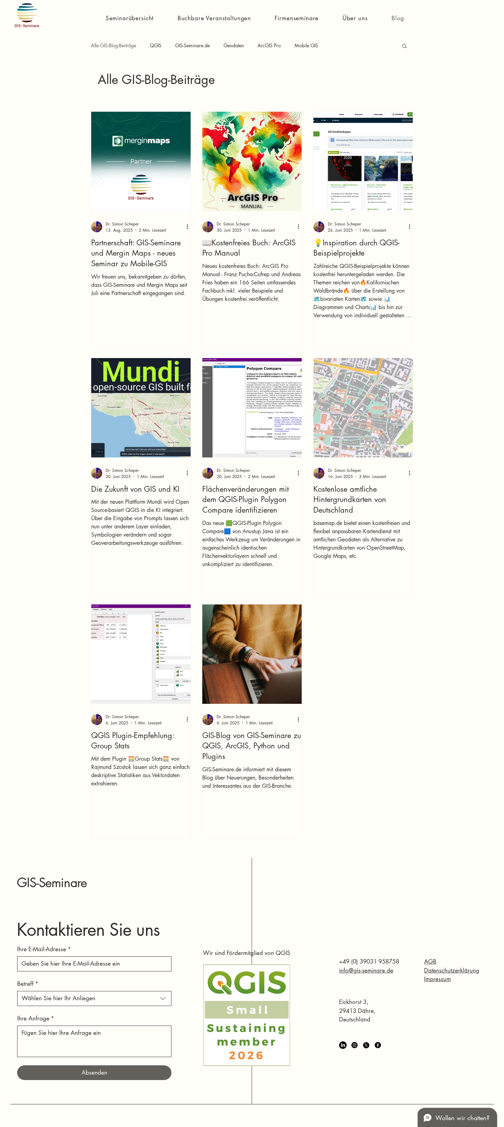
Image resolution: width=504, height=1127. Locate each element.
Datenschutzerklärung (451, 970)
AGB (430, 961)
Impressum (437, 979)
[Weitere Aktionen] (189, 227)
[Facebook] (378, 1045)
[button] (129, 18)
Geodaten (234, 45)
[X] (366, 1045)
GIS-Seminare (52, 882)
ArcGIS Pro (269, 45)
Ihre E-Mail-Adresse (44, 949)
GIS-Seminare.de (192, 45)
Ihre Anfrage (35, 1018)
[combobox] (94, 998)
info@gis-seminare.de (366, 970)
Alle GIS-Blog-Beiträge (113, 45)
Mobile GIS (306, 45)
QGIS (155, 45)
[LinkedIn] (343, 1045)
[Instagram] (354, 1045)
